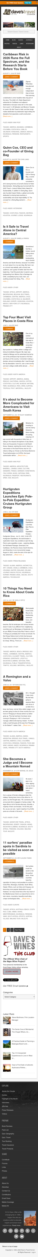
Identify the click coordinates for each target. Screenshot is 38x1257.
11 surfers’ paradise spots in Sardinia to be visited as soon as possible (18, 848)
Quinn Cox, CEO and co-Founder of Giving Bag (18, 151)
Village (6, 919)
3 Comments (9, 603)
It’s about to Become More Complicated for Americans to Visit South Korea (18, 404)
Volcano (13, 665)
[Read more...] (7, 116)
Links (4, 1167)
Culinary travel (18, 656)
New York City (14, 304)
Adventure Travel (17, 822)
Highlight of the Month (10, 1099)
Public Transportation (21, 663)
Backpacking (8, 294)
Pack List (5, 1130)
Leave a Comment (11, 77)
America (13, 127)
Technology (15, 577)
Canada (14, 468)
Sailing (24, 575)
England (6, 301)
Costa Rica (15, 129)
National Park (23, 473)
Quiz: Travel (6, 1137)
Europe (14, 301)
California (14, 381)
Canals (16, 568)
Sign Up (28, 3)
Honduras (15, 132)
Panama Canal (15, 575)
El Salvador (25, 299)
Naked (16, 745)
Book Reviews (7, 1126)
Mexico (30, 132)
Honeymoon (30, 471)
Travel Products (7, 1149)
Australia (20, 909)
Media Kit (5, 1206)
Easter (13, 570)
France (14, 471)
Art (4, 568)
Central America (18, 297)
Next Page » (19, 930)
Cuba (22, 129)
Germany (20, 471)
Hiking (29, 824)
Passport (16, 475)
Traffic (6, 665)
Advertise (5, 1187)
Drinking (6, 658)
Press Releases (19, 561)
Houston (6, 215)
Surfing (29, 386)
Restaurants (25, 134)
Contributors (6, 1194)
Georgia (29, 213)
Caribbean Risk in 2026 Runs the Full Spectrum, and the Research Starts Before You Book (16, 61)
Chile (28, 297)
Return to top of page (9, 1246)
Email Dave (6, 1198)
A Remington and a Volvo (17, 678)
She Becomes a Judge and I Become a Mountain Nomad (18, 762)
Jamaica (23, 132)
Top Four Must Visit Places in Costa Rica (18, 319)
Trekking (12, 829)
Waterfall (20, 388)
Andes (25, 736)
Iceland (28, 570)
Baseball (6, 468)
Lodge (20, 215)
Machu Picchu (15, 572)
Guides (4, 1095)
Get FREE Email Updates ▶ (15, 985)
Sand (5, 916)
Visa (9, 478)
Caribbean (29, 127)
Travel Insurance (8, 1145)
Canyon (22, 381)
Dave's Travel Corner (19, 15)
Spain (23, 386)
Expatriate (15, 658)
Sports (6, 136)
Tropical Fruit (9, 388)
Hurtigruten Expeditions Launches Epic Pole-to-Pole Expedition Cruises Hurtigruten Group (18, 498)
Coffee (28, 381)
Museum (23, 384)
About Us (5, 1183)
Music (15, 473)
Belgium (17, 294)
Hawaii (14, 912)
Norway (6, 575)
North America (19, 374)
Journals (5, 1106)
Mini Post (17, 122)
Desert (16, 824)
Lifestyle (23, 658)
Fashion (22, 213)
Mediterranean (9, 914)
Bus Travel (25, 294)
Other (15, 287)
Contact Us (6, 1191)
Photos (4, 1171)
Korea (9, 473)
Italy (4, 473)
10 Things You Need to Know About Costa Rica (18, 592)
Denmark (6, 471)
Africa (12, 292)
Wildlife (28, 388)
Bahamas (20, 127)
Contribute (5, 1159)
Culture (15, 384)
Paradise (15, 134)
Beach (19, 651)
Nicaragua (7, 134)
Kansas (10, 745)
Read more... (16, 1225)
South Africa (13, 916)
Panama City (7, 306)
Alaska (12, 565)
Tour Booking (7, 1141)
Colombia (6, 129)
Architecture (22, 466)
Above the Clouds (8, 1091)
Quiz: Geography (8, 1133)
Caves (19, 468)
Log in (34, 1252)
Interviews (17, 208)
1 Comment (9, 242)
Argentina (7, 738)
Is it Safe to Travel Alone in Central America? (16, 230)
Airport (19, 292)
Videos (4, 1114)
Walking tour (15, 919)
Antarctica (27, 565)
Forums (4, 1163)
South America (19, 731)
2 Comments (9, 861)
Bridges (25, 651)
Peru (18, 386)
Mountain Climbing (10, 661)
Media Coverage (8, 1202)
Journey (14, 215)
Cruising (6, 570)
